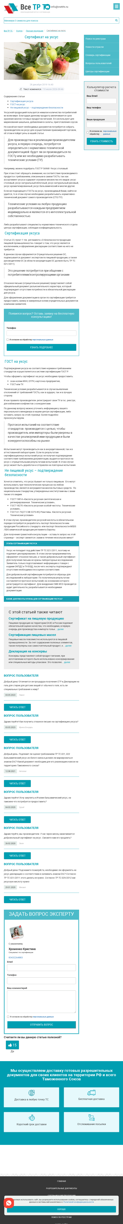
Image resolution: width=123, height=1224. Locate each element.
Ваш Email (92, 95)
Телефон (11, 327)
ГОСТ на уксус (17, 104)
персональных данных (42, 339)
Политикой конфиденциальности (78, 1202)
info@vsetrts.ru (59, 6)
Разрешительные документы (61, 1188)
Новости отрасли (95, 46)
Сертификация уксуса (21, 101)
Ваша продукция (96, 119)
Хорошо (61, 1209)
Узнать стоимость (101, 141)
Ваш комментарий (17, 988)
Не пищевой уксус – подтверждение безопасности (36, 107)
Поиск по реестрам (96, 38)
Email (10, 961)
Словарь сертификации (98, 55)
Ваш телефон (94, 107)
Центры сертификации (97, 71)
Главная (61, 1181)
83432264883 (16, 957)
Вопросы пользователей (98, 63)
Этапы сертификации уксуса (21, 543)
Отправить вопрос (41, 1024)
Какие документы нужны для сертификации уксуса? (34, 599)
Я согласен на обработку (31, 339)
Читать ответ (17, 707)
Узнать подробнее (41, 347)
